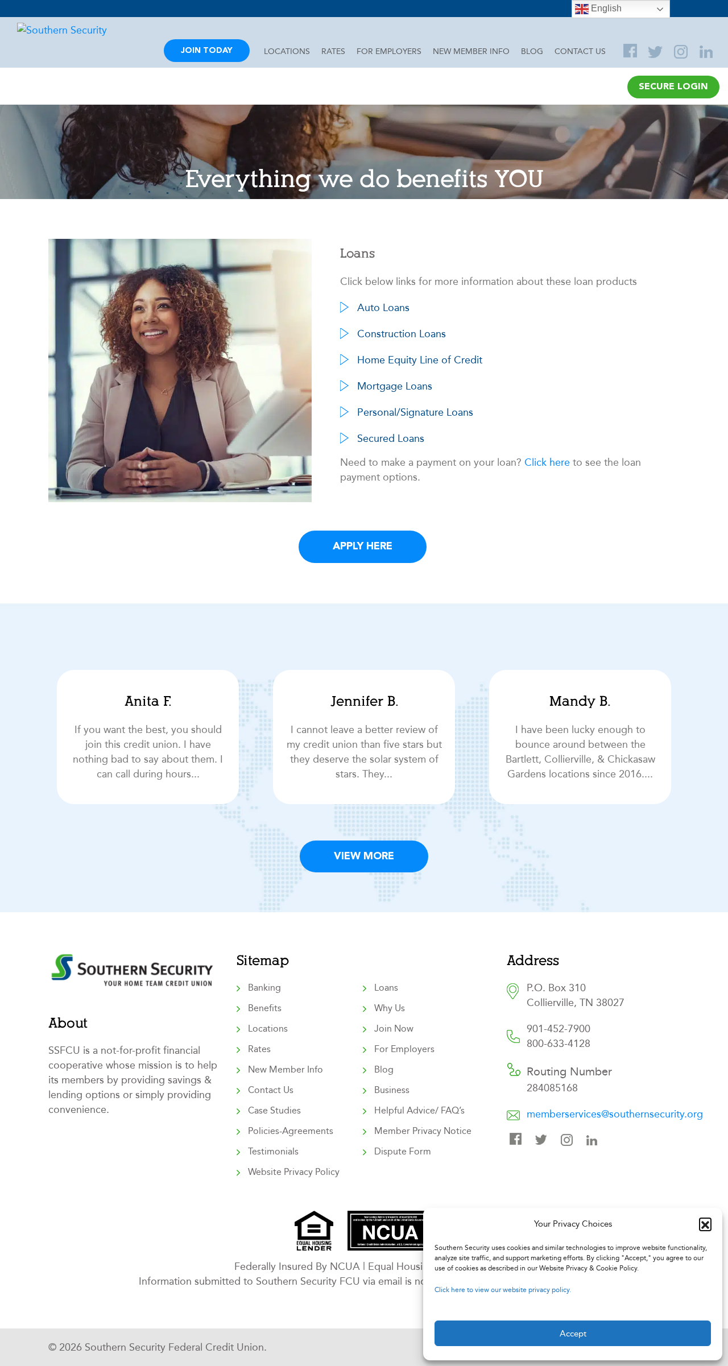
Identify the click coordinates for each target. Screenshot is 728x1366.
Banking (264, 987)
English (605, 8)
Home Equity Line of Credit (419, 360)
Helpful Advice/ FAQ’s (419, 1110)
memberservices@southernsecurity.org (615, 1114)
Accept (573, 1333)
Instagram (682, 51)
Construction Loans (401, 334)
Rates (333, 51)
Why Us (389, 1008)
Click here (547, 462)
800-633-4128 (558, 1043)
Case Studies (274, 1110)
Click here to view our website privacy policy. (503, 1290)
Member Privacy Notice (422, 1130)
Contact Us (580, 51)
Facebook (518, 1141)
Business (392, 1089)
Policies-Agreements (290, 1130)
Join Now (393, 1028)
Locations (287, 51)
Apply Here (362, 546)
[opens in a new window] (314, 1231)
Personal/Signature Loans (415, 412)
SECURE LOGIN (673, 87)
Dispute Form (402, 1151)
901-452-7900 (558, 1029)
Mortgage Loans (394, 386)
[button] (705, 1224)
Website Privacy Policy (294, 1171)
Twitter (656, 51)
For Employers (389, 51)
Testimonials (273, 1151)
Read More (148, 737)
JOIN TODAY (207, 51)
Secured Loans (390, 438)
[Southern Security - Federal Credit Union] (133, 983)
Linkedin (594, 1141)
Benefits (265, 1008)
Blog (532, 51)
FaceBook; (631, 51)
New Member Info (471, 51)
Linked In (708, 51)
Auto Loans (383, 307)
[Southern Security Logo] (87, 30)
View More (364, 856)
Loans (386, 987)
